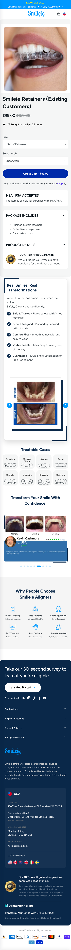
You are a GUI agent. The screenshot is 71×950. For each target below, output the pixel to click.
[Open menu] (6, 14)
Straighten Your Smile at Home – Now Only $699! (35, 7)
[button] (21, 566)
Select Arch (10, 153)
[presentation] (9, 405)
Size (5, 137)
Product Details (20, 245)
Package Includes (22, 216)
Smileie (30, 930)
